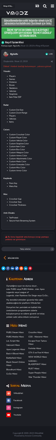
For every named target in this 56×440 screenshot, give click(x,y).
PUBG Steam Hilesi (15, 332)
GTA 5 (31, 352)
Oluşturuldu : (15, 61)
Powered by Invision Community (28, 436)
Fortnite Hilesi (34, 348)
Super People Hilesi (37, 372)
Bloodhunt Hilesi (13, 369)
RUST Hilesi (33, 368)
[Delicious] (17, 268)
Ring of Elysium (42, 46)
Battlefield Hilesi (14, 358)
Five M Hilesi (43, 352)
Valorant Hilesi (13, 345)
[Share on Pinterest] (30, 268)
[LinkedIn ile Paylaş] (26, 268)
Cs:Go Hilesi (11, 373)
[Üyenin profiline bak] (5, 54)
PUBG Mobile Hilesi (15, 336)
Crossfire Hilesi (35, 332)
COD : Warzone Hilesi (38, 336)
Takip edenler (25, 249)
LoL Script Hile (13, 341)
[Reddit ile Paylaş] (21, 268)
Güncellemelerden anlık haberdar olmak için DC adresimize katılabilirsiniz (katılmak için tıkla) (28, 22)
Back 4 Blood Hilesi (15, 353)
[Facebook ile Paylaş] (8, 268)
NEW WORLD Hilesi (37, 357)
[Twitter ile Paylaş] (3, 268)
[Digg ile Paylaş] (12, 268)
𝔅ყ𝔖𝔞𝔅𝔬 (16, 46)
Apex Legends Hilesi (15, 349)
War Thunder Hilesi (37, 377)
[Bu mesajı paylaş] (52, 61)
